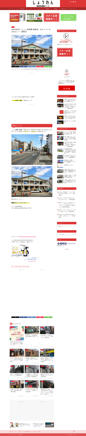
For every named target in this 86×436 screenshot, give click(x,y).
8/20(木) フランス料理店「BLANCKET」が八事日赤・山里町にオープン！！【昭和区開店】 (67, 216)
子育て (13, 266)
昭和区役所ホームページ (62, 245)
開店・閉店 (22, 8)
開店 (28, 266)
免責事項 (20, 434)
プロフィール (72, 8)
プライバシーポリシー (14, 434)
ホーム (14, 8)
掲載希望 (47, 8)
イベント (30, 8)
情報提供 (55, 8)
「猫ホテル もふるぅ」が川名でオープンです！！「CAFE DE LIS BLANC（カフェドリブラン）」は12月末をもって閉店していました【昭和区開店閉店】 (67, 204)
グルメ (39, 8)
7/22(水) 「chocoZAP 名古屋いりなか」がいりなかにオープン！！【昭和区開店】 (67, 199)
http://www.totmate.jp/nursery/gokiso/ (27, 236)
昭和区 (21, 266)
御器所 (17, 266)
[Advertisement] (31, 82)
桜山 (24, 266)
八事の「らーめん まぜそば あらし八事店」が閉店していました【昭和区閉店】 (67, 211)
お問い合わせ (63, 8)
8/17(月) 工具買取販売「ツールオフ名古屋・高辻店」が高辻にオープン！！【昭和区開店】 (67, 194)
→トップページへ (32, 261)
